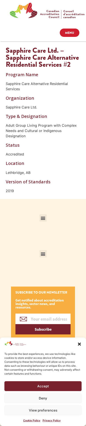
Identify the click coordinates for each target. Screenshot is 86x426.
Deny (43, 398)
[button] (79, 344)
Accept (43, 386)
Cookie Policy (31, 420)
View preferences (43, 410)
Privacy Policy (52, 420)
